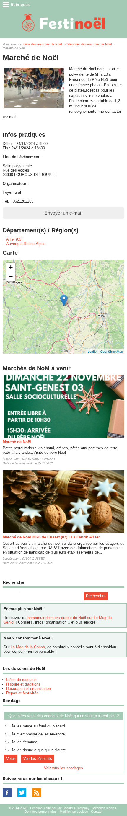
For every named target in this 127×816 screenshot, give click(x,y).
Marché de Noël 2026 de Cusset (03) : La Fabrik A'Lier (51, 537)
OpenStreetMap (111, 351)
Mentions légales (104, 808)
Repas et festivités (22, 693)
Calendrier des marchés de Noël (88, 44)
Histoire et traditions (23, 684)
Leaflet (92, 351)
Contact (96, 811)
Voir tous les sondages (63, 768)
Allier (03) (14, 239)
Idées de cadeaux (21, 680)
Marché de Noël (17, 442)
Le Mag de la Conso (28, 647)
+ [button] (11, 267)
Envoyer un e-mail (63, 213)
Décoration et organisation (28, 688)
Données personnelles (41, 811)
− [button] (11, 276)
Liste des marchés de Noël (42, 44)
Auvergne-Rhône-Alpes (25, 243)
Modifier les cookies (74, 811)
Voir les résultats (37, 758)
